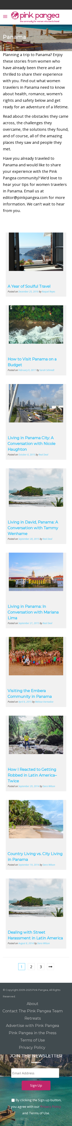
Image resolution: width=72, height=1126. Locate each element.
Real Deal (43, 454)
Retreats (32, 1018)
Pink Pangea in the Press (32, 1033)
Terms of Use (32, 1040)
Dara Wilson (49, 786)
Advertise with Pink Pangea (32, 1025)
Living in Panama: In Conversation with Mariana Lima (33, 612)
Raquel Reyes (48, 291)
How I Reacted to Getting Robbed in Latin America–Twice (32, 775)
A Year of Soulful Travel (29, 286)
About (32, 1003)
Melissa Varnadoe (44, 701)
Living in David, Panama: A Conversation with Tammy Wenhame (33, 528)
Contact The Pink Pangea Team (32, 1011)
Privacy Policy (32, 1047)
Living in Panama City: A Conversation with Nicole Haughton (31, 443)
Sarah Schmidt (47, 370)
